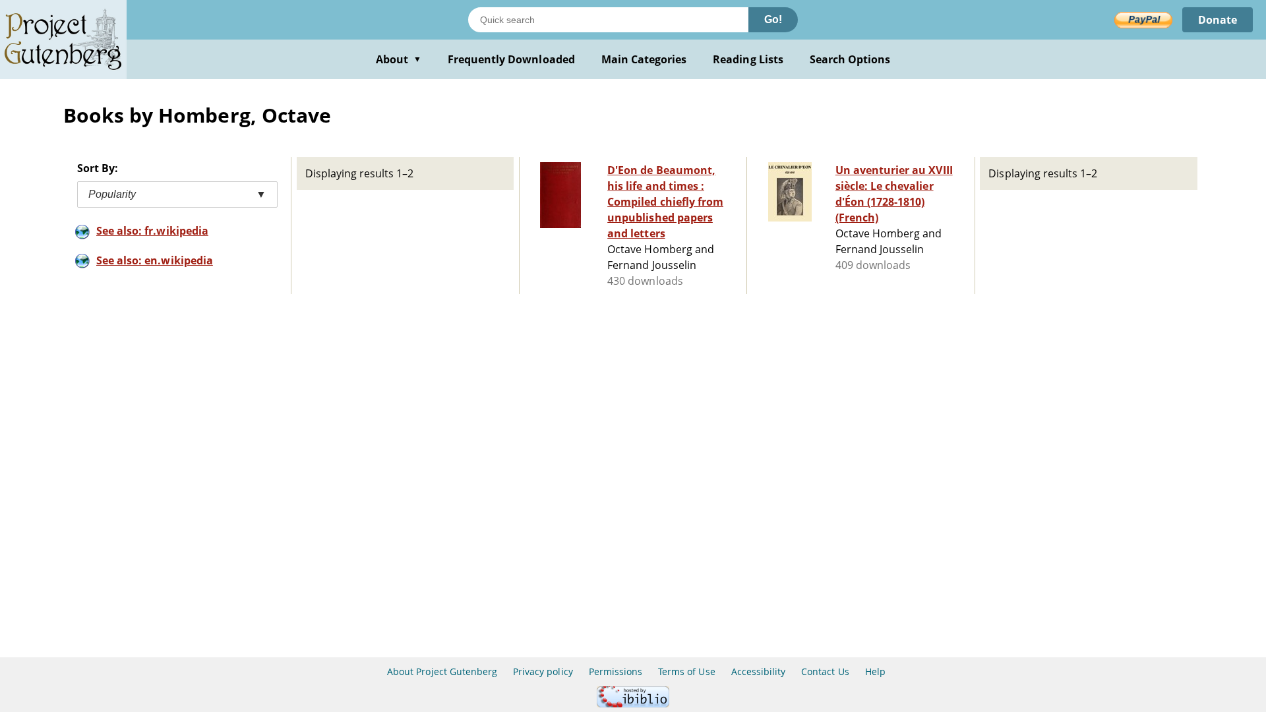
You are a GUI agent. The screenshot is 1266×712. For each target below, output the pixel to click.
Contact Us (825, 671)
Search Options (850, 59)
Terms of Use (686, 671)
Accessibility (758, 671)
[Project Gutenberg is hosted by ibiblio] (633, 703)
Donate (1217, 20)
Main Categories (644, 59)
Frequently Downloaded (511, 59)
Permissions (615, 671)
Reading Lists (748, 59)
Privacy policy (543, 671)
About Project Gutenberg (442, 671)
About (398, 59)
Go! (773, 19)
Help (875, 671)
